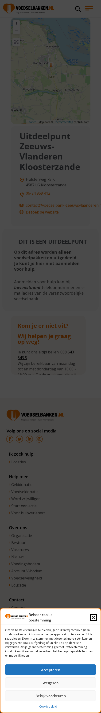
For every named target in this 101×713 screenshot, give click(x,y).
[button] (93, 617)
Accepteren (50, 669)
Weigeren (50, 682)
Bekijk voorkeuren (50, 695)
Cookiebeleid (48, 707)
